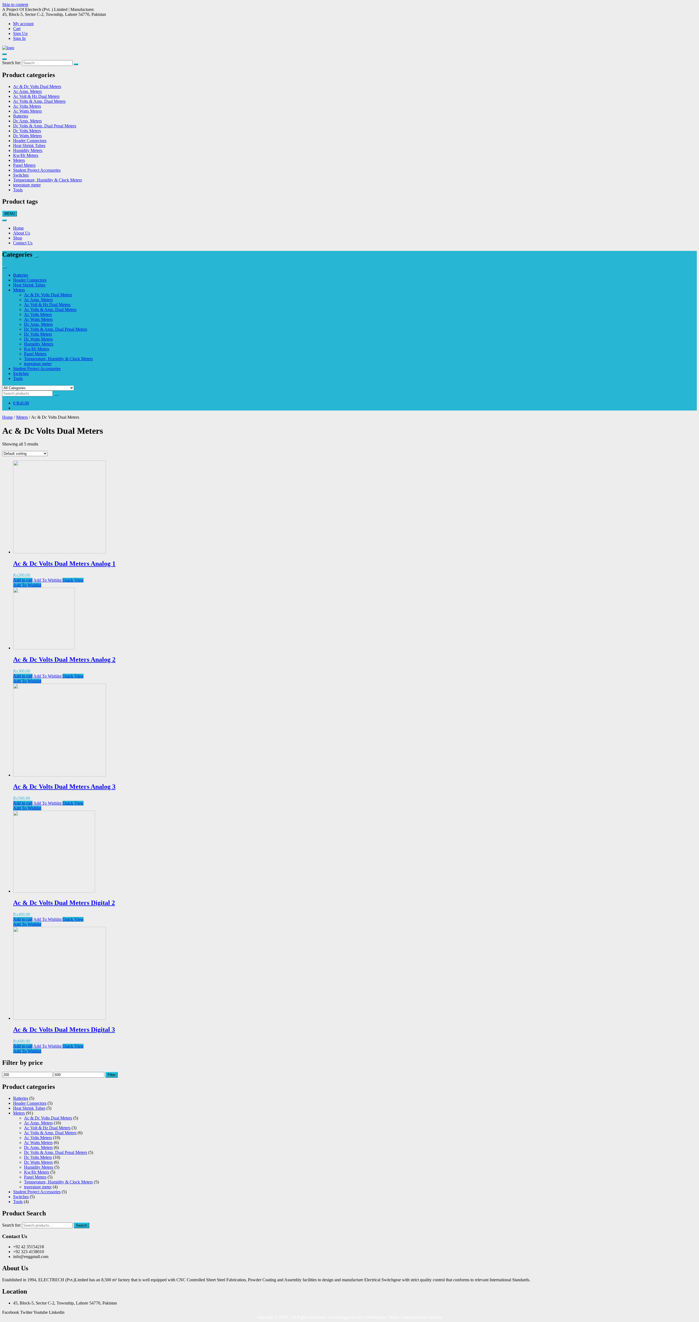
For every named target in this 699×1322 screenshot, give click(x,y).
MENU (9, 214)
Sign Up (20, 33)
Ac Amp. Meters (27, 91)
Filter (111, 1075)
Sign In (19, 38)
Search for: (11, 1225)
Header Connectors (29, 140)
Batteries (20, 116)
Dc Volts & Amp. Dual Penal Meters (44, 126)
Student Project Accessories (37, 170)
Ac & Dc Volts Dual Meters (37, 86)
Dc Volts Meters (27, 130)
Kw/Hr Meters (25, 155)
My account (23, 23)
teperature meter (27, 185)
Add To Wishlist (48, 580)
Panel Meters (24, 165)
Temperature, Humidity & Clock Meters (47, 180)
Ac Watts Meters (27, 111)
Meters (19, 160)
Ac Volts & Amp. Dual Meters (39, 101)
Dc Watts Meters (27, 135)
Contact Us (22, 243)
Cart (16, 28)
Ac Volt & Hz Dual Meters (36, 96)
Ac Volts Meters (27, 106)
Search (81, 1225)
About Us (21, 233)
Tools (18, 189)
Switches (21, 175)
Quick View (73, 580)
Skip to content (15, 4)
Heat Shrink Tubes (29, 145)
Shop (17, 238)
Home (18, 228)
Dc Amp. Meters (27, 121)
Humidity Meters (27, 150)
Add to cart (22, 580)
